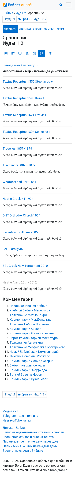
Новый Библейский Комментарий (34, 351)
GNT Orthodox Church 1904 (21, 215)
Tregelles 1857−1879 (17, 148)
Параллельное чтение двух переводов (31, 441)
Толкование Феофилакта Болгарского (37, 347)
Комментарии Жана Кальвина (32, 333)
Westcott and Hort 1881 (19, 182)
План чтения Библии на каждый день (30, 446)
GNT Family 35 (13, 249)
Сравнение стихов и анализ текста (28, 437)
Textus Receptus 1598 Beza (22, 98)
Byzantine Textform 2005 (20, 232)
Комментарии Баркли (25, 329)
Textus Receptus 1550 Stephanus (26, 81)
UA (20, 53)
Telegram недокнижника (20, 416)
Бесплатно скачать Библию (23, 450)
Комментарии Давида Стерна (31, 361)
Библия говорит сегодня (27, 365)
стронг (37, 28)
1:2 (21, 13)
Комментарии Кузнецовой (29, 379)
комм (60, 28)
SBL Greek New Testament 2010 (25, 266)
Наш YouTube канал (17, 420)
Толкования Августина (26, 342)
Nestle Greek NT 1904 (18, 199)
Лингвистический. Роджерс (30, 356)
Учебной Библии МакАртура (30, 310)
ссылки (49, 28)
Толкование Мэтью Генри (28, 315)
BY (13, 53)
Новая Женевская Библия (28, 306)
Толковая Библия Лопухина (30, 324)
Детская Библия (15, 427)
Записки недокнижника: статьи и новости (33, 432)
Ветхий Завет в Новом (26, 374)
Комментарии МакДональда (30, 319)
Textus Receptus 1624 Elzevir (23, 115)
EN (27, 53)
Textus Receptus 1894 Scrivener (25, 131)
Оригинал (25, 28)
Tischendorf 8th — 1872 (19, 165)
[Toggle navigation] (68, 5)
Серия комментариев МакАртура (34, 338)
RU (6, 53)
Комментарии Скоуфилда (28, 370)
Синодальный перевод (19, 65)
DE (34, 53)
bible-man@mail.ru (56, 470)
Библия (8, 13)
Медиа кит (10, 411)
